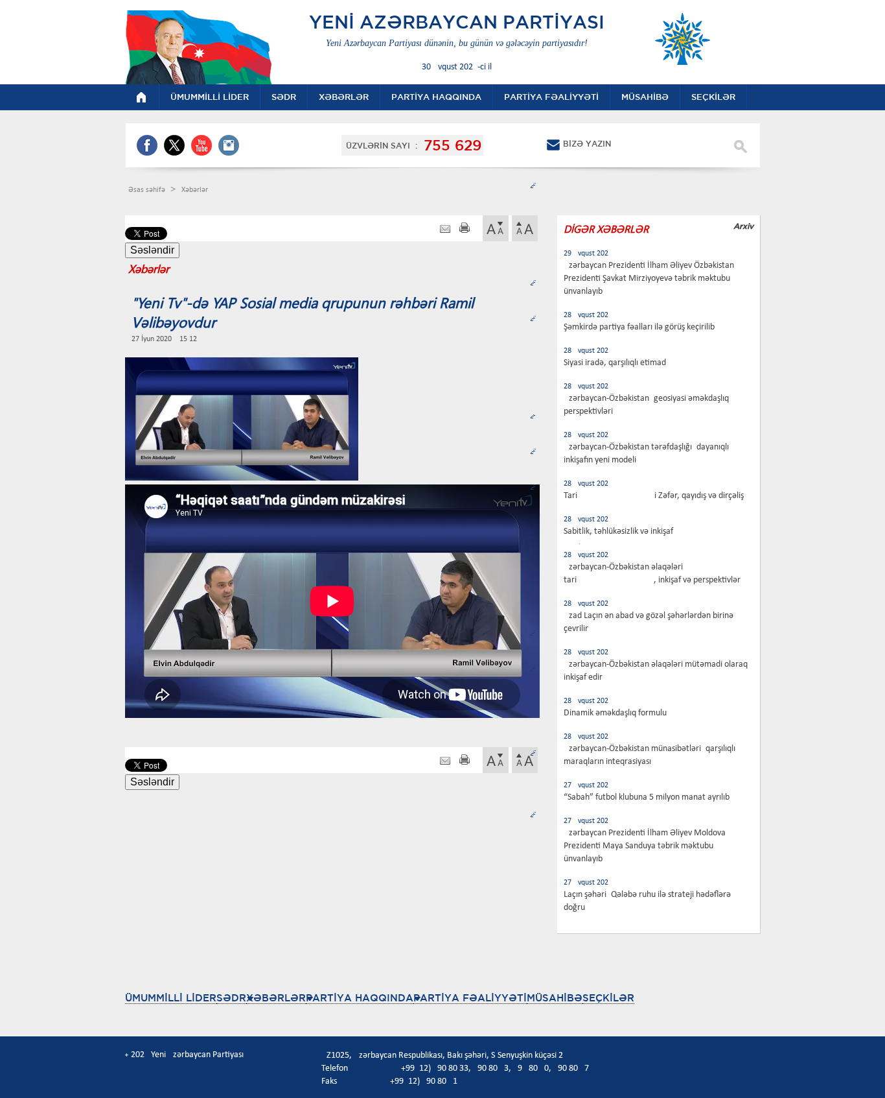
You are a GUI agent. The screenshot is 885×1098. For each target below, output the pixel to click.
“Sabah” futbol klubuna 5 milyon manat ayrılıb (647, 797)
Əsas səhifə (147, 190)
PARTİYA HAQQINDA (359, 997)
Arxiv (743, 226)
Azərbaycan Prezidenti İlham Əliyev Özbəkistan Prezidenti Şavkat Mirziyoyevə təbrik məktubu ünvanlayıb (649, 278)
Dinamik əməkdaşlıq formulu (615, 713)
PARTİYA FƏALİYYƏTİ (470, 997)
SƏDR (231, 997)
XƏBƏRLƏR (276, 997)
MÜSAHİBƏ (554, 997)
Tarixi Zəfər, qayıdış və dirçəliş (654, 496)
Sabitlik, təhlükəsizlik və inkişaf (618, 531)
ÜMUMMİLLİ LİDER (170, 997)
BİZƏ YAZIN (587, 143)
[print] (464, 229)
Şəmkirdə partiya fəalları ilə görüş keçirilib (639, 327)
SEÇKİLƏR (608, 997)
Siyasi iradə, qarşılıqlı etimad (615, 363)
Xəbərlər (194, 190)
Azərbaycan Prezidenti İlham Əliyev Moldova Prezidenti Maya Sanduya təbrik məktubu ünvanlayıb (645, 846)
